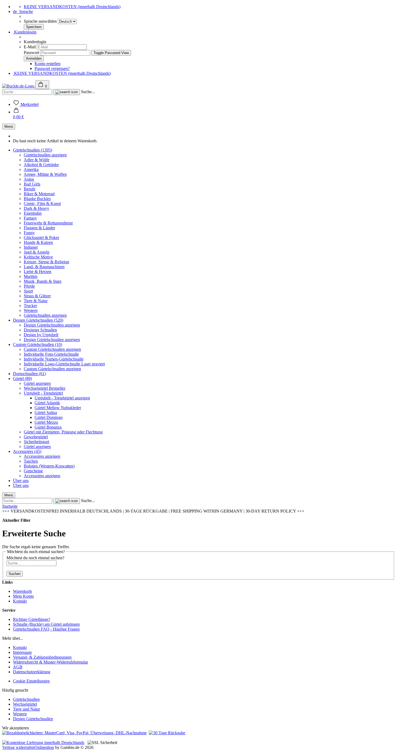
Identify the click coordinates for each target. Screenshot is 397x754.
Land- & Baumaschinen (44, 266)
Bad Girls (32, 184)
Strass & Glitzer (37, 296)
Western (31, 310)
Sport (28, 291)
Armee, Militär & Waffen (45, 174)
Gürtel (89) (22, 378)
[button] (18, 114)
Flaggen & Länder (39, 227)
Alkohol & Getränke (41, 164)
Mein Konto (23, 596)
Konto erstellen (47, 63)
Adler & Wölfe (36, 159)
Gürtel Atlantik (47, 402)
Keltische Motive (38, 257)
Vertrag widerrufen (18, 747)
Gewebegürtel (36, 437)
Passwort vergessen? (52, 68)
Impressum (22, 652)
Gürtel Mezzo (46, 422)
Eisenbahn (33, 213)
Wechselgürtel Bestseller (44, 388)
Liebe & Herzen (37, 271)
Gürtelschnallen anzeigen (45, 155)
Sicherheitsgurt (36, 441)
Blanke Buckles (37, 198)
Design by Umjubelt (41, 334)
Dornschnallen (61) (29, 373)
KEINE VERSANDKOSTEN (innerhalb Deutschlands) (72, 6)
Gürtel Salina (46, 412)
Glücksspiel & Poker (41, 237)
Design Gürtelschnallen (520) (38, 320)
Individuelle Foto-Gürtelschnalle (51, 354)
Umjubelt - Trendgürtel (43, 393)
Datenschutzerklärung (31, 671)
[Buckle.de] (18, 86)
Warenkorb (22, 591)
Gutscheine (33, 471)
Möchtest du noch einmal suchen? (35, 558)
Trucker (30, 305)
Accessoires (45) (27, 451)
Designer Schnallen (40, 330)
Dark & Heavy (36, 208)
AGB (17, 667)
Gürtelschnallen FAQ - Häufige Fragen (46, 629)
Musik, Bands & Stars (42, 281)
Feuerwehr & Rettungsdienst (48, 223)
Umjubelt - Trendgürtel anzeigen (62, 398)
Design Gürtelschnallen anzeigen (52, 325)
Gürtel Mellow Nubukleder (58, 407)
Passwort (31, 52)
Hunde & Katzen (38, 242)
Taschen (31, 461)
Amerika (31, 169)
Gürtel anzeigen (37, 383)
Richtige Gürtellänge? (31, 619)
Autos (29, 179)
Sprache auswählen (41, 21)
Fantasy (30, 218)
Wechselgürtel (25, 704)
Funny (29, 232)
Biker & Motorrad (39, 193)
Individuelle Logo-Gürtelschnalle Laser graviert (64, 364)
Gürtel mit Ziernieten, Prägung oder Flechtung (63, 432)
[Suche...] (66, 92)
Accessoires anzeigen (42, 456)
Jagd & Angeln (36, 252)
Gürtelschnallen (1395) (32, 150)
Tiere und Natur (26, 709)
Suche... (88, 91)
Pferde (29, 286)
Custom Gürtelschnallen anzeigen (52, 349)
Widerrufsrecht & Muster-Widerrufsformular (50, 662)
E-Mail (30, 47)
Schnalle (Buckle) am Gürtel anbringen (46, 624)
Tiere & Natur (36, 300)
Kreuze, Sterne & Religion (46, 262)
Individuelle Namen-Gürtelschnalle (53, 359)
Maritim (30, 276)
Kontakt (20, 601)
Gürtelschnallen (26, 699)
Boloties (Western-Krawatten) (49, 466)
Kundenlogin (24, 32)
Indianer (31, 247)
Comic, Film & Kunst (42, 203)
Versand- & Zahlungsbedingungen (42, 657)
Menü (8, 126)
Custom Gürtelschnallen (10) (37, 344)
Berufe (29, 189)
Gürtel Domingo (49, 417)
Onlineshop (44, 747)
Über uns (21, 480)
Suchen (15, 574)
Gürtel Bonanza (48, 427)
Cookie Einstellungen (31, 681)
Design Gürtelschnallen (33, 718)
